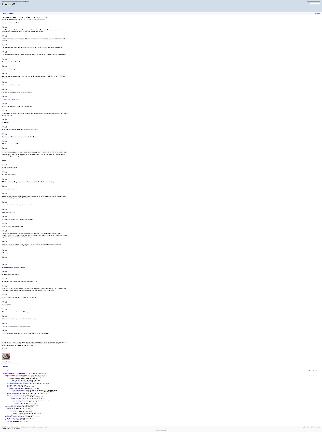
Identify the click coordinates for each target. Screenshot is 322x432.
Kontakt (318, 427)
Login (319, 1)
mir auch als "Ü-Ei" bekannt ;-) (18, 380)
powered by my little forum (161, 430)
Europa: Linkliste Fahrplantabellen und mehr (10, 363)
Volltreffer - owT (17, 413)
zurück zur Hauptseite (8, 13)
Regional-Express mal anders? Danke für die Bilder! (23, 390)
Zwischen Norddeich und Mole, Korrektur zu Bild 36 (19, 383)
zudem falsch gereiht (16, 405)
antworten (5, 366)
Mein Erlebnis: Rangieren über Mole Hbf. (15, 416)
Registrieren (10, 1)
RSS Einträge (306, 427)
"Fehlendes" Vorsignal (10, 406)
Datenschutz (17, 1)
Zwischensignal (11, 408)
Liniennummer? (17, 401)
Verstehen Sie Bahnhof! (6, 361)
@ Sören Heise (42, 19)
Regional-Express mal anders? (16, 388)
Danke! (7, 420)
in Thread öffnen (317, 13)
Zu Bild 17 (9, 385)
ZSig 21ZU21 (14, 411)
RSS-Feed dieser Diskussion (314, 370)
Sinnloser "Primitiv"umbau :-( (12, 418)
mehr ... (27, 1)
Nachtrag (9, 421)
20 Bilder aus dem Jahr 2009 (14, 387)
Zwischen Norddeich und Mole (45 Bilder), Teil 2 (18, 377)
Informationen (5, 1)
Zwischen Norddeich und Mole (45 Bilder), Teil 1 (15, 373)
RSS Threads (313, 427)
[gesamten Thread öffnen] (45, 373)
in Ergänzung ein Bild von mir (12, 415)
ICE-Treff (8, 4)
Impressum (22, 1)
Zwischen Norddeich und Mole (14, 395)
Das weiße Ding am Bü (14, 378)
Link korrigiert (14, 382)
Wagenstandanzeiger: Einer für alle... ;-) (19, 396)
